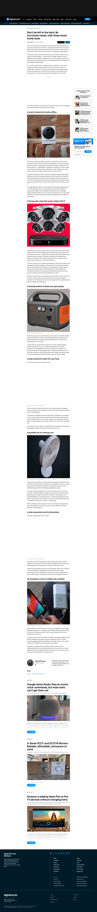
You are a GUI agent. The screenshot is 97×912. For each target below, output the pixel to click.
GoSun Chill (37, 412)
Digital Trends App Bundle (82, 885)
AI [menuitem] (23, 19)
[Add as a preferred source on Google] (61, 42)
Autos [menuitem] (62, 19)
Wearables (79, 860)
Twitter (56, 853)
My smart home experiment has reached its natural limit (84, 105)
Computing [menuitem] (29, 19)
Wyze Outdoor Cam (62, 187)
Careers (51, 894)
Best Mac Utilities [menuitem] (35, 23)
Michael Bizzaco (31, 42)
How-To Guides (80, 869)
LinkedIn (66, 853)
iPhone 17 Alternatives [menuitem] (65, 23)
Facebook (50, 853)
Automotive (56, 871)
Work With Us (52, 897)
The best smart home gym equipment (85, 96)
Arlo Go (54, 174)
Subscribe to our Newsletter (82, 877)
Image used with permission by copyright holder (35, 405)
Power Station (46, 354)
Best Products (79, 867)
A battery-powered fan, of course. (52, 488)
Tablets (78, 858)
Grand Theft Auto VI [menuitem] (13, 23)
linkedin (35, 664)
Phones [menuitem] (35, 19)
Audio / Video (56, 865)
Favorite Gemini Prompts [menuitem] (76, 23)
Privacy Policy (77, 154)
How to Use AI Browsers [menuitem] (54, 23)
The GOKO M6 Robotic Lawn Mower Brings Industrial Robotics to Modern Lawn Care (85, 113)
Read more (31, 732)
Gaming (55, 862)
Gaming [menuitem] (40, 19)
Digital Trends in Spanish (82, 883)
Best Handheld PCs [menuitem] (44, 23)
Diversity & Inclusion (53, 899)
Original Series (80, 871)
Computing (56, 860)
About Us (55, 877)
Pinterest (64, 853)
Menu (4, 19)
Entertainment (57, 869)
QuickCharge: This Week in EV (39, 673)
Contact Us (56, 879)
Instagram (53, 853)
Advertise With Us (57, 881)
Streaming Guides (80, 865)
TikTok (61, 853)
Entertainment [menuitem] (47, 19)
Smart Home (56, 867)
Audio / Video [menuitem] (56, 19)
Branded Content (80, 879)
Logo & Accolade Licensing (59, 885)
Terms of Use (52, 901)
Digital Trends (11, 21)
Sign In (87, 19)
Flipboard (69, 853)
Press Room (75, 897)
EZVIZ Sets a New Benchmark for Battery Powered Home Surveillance (84, 130)
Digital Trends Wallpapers (82, 881)
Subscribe (88, 151)
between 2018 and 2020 (36, 62)
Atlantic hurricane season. (61, 51)
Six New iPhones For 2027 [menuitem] (24, 23)
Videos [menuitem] (75, 19)
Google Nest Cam (33, 187)
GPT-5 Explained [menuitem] (86, 23)
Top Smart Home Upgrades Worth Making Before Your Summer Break (85, 122)
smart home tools (47, 73)
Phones (55, 858)
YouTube (58, 853)
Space (78, 862)
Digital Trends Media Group (11, 907)
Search (92, 19)
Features (29, 673)
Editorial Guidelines (57, 883)
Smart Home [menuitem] (68, 19)
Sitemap (74, 899)
